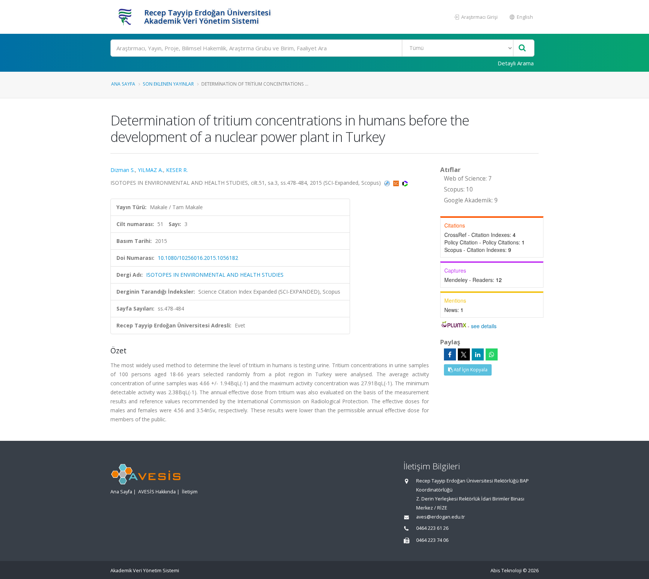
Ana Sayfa (123, 84)
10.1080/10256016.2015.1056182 (198, 257)
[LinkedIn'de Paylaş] (478, 354)
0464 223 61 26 (432, 528)
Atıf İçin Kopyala (470, 369)
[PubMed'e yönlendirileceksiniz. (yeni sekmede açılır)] (387, 182)
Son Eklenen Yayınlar (168, 84)
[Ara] (522, 48)
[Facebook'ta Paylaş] (450, 354)
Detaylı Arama (516, 63)
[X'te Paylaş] (464, 354)
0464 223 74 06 (432, 540)
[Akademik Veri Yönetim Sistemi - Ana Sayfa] (126, 17)
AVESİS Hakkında (157, 492)
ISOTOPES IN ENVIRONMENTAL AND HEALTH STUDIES (215, 274)
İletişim (190, 492)
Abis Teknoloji (506, 570)
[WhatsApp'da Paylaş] (492, 354)
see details (484, 326)
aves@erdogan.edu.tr (440, 517)
